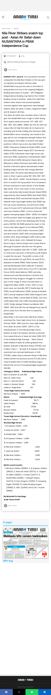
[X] (19, 692)
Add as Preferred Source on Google (21, 62)
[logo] (25, 17)
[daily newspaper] (25, 543)
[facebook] (6, 692)
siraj (22, 56)
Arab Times (6, 28)
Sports (16, 28)
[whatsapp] (32, 692)
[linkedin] (45, 692)
